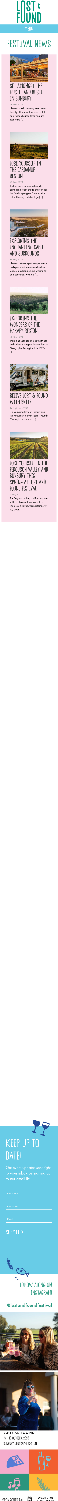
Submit (13, 1247)
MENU (29, 29)
